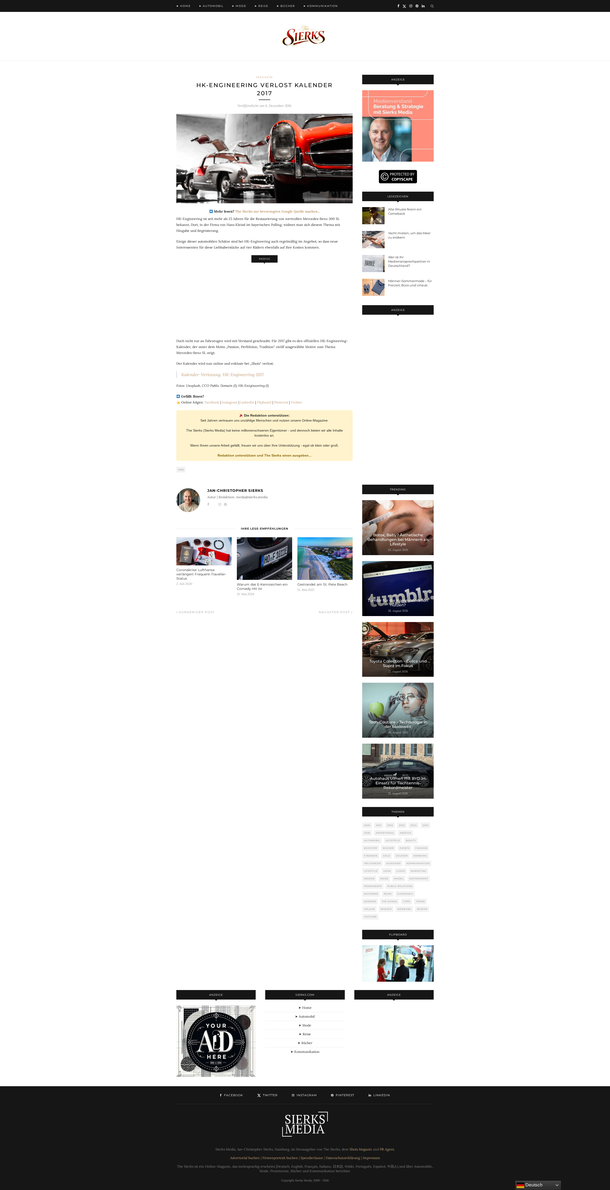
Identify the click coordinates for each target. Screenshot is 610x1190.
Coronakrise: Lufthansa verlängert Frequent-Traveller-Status (201, 574)
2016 (181, 469)
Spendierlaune (311, 1158)
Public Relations (399, 886)
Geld (386, 855)
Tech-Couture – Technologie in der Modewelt (398, 724)
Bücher (388, 848)
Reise (388, 893)
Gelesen (402, 855)
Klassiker (393, 863)
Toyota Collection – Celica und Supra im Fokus (398, 663)
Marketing (418, 871)
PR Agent (387, 1149)
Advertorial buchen (245, 1158)
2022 (390, 825)
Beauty (411, 840)
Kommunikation (418, 863)
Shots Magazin (361, 1149)
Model (399, 878)
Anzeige (405, 833)
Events (405, 848)
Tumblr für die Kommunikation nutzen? (398, 602)
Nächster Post (335, 612)
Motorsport (418, 878)
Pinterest (281, 402)
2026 (367, 833)
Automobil (372, 840)
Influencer (372, 863)
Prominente (373, 886)
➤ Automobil (211, 6)
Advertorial (385, 833)
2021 (378, 825)
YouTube (370, 916)
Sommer (370, 901)
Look (387, 871)
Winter (422, 909)
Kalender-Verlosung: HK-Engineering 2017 (222, 374)
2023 (402, 825)
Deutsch (533, 1184)
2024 (414, 825)
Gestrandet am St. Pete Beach (322, 584)
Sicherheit (405, 893)
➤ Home (183, 6)
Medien (369, 878)
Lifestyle (371, 871)
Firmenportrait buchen (280, 1158)
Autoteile (393, 840)
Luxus (400, 871)
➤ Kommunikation (320, 6)
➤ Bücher (286, 6)
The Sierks (389, 901)
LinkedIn (247, 402)
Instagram (230, 402)
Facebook (212, 402)
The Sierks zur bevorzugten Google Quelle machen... (277, 211)
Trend (420, 901)
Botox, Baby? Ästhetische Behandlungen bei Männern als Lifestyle (398, 539)
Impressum (371, 1158)
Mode (384, 878)
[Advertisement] (264, 298)
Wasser (386, 909)
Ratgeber (371, 893)
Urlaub (369, 909)
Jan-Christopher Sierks (235, 490)
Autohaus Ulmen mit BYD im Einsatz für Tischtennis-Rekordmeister (398, 783)
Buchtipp (370, 848)
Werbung (404, 909)
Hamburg (420, 855)
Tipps (406, 901)
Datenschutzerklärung (343, 1158)
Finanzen (370, 855)
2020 (367, 825)
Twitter (296, 402)
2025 (425, 825)
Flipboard (264, 402)
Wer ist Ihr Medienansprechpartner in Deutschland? (409, 261)
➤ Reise (261, 6)
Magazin (264, 77)
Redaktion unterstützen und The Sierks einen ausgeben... (264, 455)
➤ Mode (239, 6)
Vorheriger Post (196, 612)
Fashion (421, 848)
